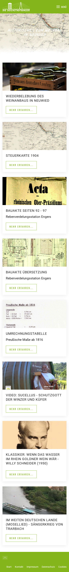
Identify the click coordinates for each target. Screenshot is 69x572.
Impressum (32, 566)
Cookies (62, 566)
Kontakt (19, 566)
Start (9, 566)
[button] (61, 6)
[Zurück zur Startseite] (16, 6)
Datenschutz (48, 566)
